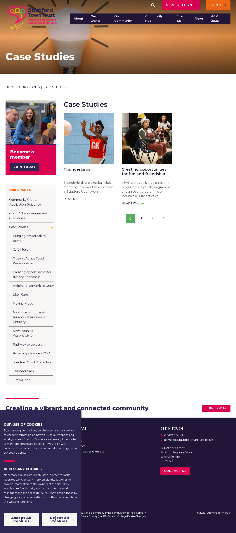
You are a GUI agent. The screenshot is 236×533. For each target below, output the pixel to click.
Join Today (25, 167)
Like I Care (20, 294)
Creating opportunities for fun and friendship (32, 274)
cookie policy (17, 452)
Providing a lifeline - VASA (31, 353)
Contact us (175, 471)
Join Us (180, 19)
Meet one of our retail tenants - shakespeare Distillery (29, 317)
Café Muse (20, 249)
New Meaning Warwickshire (23, 333)
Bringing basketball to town (29, 238)
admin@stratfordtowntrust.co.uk (188, 440)
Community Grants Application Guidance (25, 202)
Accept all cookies (21, 519)
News (199, 18)
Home (10, 87)
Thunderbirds (23, 371)
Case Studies (18, 227)
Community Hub (154, 19)
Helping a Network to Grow (33, 286)
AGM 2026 (215, 19)
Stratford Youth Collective (32, 362)
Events (216, 5)
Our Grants (95, 19)
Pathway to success (27, 344)
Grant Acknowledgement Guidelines (28, 216)
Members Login (179, 5)
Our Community (123, 19)
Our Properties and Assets (84, 451)
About (78, 18)
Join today (216, 408)
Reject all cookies (59, 519)
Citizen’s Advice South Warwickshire (29, 261)
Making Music (23, 303)
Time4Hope (21, 380)
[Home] (33, 20)
